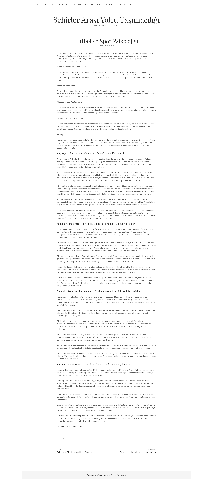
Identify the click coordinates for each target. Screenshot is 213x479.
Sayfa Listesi (41, 4)
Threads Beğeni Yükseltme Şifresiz (61, 4)
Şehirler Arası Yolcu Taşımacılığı (106, 19)
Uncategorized (73, 439)
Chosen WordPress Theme (97, 475)
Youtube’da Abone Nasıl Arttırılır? (119, 4)
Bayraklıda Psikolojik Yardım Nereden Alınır (138, 452)
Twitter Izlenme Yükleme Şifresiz (90, 4)
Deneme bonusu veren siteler (69, 426)
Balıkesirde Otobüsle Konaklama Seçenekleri (76, 452)
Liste (32, 4)
